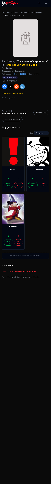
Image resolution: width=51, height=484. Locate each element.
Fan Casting (7, 12)
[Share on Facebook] (4, 86)
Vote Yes (8, 185)
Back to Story (41, 113)
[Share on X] (10, 86)
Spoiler (13, 169)
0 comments (20, 71)
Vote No (18, 185)
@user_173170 (20, 74)
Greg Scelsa (38, 169)
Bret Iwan (13, 227)
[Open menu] (46, 3)
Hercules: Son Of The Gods (31, 12)
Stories (15, 12)
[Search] (39, 3)
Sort (31, 133)
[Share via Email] (22, 86)
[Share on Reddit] (16, 86)
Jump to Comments (12, 119)
